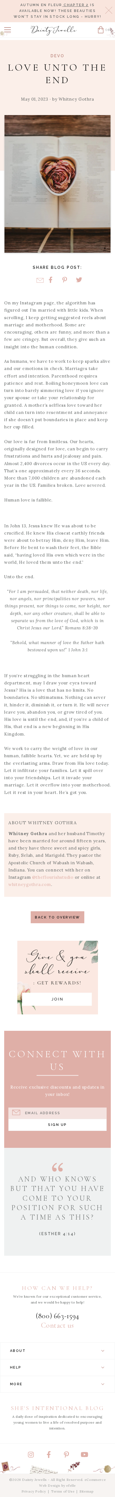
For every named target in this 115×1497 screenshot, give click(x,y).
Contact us (57, 1325)
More (16, 1384)
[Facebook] (50, 280)
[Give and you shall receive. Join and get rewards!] (57, 977)
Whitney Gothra (76, 99)
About (18, 1351)
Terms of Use (63, 1491)
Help (15, 1367)
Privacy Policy (33, 1491)
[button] (7, 30)
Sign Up (57, 1125)
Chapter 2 (75, 5)
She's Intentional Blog (57, 1408)
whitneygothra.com (29, 884)
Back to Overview (57, 917)
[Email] (40, 280)
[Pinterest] (64, 280)
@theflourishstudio (52, 877)
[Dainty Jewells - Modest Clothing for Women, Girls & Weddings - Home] (54, 31)
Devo (57, 56)
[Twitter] (78, 280)
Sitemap (87, 1491)
